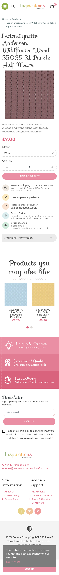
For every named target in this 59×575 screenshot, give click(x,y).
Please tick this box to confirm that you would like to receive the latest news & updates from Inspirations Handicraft (30, 434)
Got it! (29, 569)
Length (6, 146)
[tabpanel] (16, 302)
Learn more (13, 561)
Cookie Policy (12, 495)
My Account (38, 491)
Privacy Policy (12, 499)
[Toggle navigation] (5, 6)
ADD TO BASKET (30, 176)
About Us (10, 491)
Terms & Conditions (42, 499)
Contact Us (38, 502)
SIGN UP (29, 421)
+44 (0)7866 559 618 (17, 464)
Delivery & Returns (42, 495)
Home (5, 19)
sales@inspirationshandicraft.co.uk (26, 468)
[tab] (29, 238)
